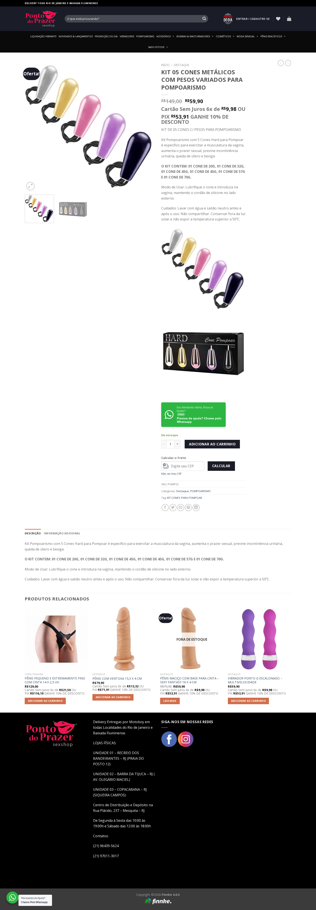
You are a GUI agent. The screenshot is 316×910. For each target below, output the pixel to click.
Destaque (181, 65)
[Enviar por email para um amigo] (180, 507)
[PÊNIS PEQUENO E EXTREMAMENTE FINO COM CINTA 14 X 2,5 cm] (56, 638)
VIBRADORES (127, 36)
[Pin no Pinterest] (188, 507)
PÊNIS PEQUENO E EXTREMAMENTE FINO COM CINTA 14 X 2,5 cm (55, 680)
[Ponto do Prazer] (41, 19)
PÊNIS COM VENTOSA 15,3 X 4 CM (117, 679)
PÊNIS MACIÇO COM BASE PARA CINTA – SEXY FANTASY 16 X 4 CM (189, 680)
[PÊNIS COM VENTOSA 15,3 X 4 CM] (124, 638)
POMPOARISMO (145, 36)
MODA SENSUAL (246, 36)
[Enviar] (204, 18)
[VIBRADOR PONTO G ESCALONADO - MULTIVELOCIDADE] (259, 638)
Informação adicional (62, 533)
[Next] (147, 126)
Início (165, 65)
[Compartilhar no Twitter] (172, 507)
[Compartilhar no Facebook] (165, 507)
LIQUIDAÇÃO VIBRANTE (43, 36)
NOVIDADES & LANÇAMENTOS (76, 36)
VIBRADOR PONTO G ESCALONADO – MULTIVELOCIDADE (255, 680)
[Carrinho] (289, 18)
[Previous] (33, 126)
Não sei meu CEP (171, 474)
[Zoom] (30, 186)
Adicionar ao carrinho (212, 444)
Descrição (33, 533)
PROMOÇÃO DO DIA (106, 36)
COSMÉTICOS (223, 36)
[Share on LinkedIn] (196, 507)
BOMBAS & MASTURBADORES (193, 36)
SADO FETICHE (156, 47)
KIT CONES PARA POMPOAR (184, 498)
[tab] (33, 533)
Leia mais (169, 700)
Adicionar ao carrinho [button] (45, 700)
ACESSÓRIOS (163, 36)
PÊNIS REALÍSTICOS (271, 36)
